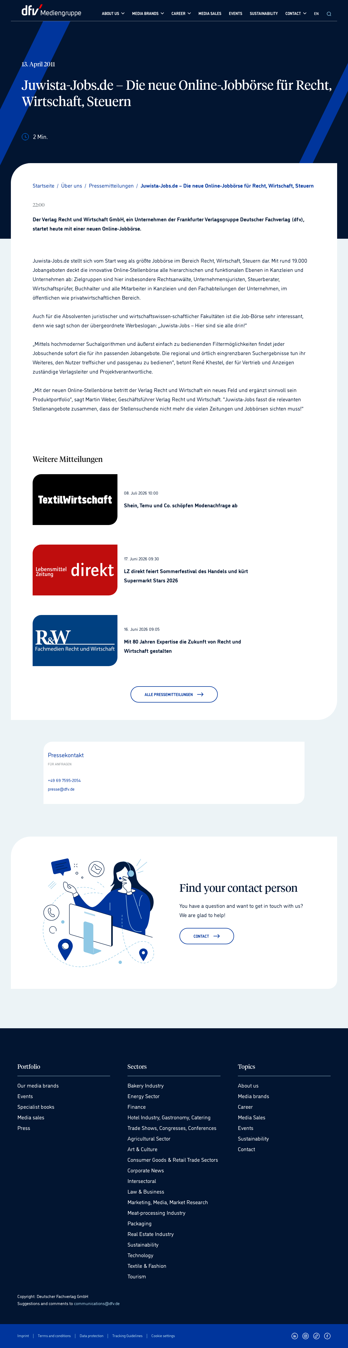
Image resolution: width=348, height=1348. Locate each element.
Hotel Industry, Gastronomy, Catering (169, 1117)
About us (248, 1085)
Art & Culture (142, 1149)
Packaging (140, 1223)
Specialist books (35, 1106)
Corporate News (146, 1170)
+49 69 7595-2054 (64, 780)
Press (23, 1127)
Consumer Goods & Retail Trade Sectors (173, 1159)
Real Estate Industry (151, 1233)
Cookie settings (163, 1335)
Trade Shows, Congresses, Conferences (172, 1127)
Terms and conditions (54, 1335)
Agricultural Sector (149, 1138)
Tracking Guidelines (127, 1335)
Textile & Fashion (147, 1265)
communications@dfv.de (97, 1303)
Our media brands (38, 1085)
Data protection (91, 1335)
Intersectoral (142, 1180)
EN (316, 13)
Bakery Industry (146, 1085)
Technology (140, 1255)
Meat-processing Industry (156, 1212)
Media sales (30, 1117)
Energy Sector (144, 1095)
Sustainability (143, 1244)
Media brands (253, 1095)
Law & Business (146, 1191)
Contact (246, 1149)
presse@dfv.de (61, 789)
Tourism (137, 1276)
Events (25, 1095)
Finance (137, 1106)
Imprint (23, 1335)
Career (245, 1106)
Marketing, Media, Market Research (168, 1202)
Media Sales (251, 1117)
